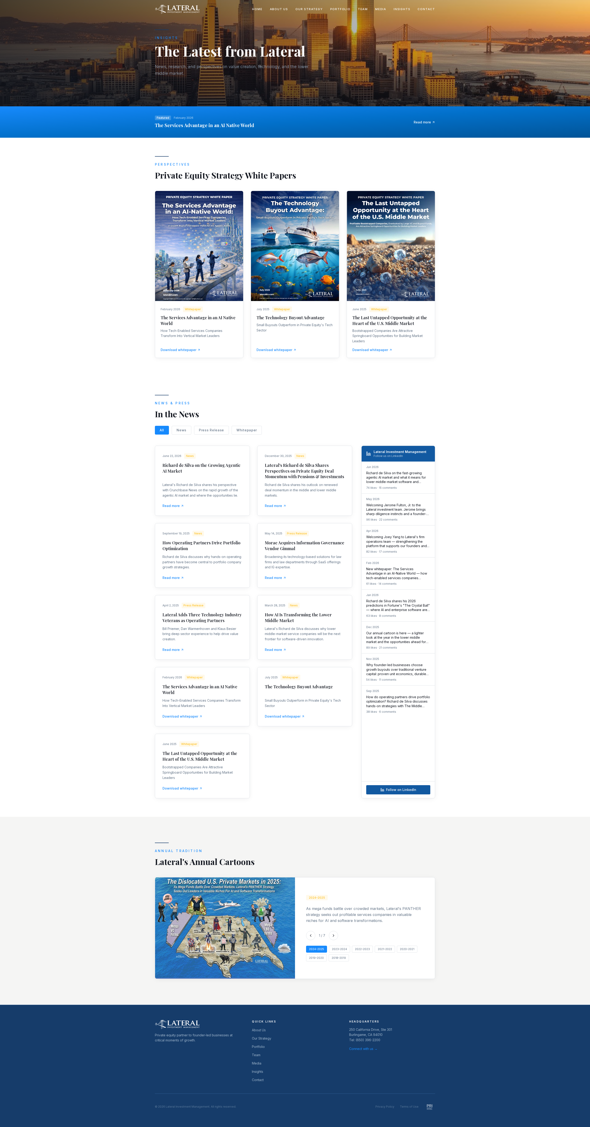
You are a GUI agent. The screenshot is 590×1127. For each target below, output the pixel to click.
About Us (279, 9)
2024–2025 (316, 949)
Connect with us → (363, 1049)
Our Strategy (309, 9)
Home (257, 9)
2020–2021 (407, 949)
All (162, 430)
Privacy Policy (384, 1106)
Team (363, 9)
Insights (402, 9)
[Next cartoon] (333, 935)
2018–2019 (339, 958)
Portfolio (340, 9)
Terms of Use (409, 1106)
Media (380, 9)
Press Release (211, 430)
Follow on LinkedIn (401, 790)
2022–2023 (362, 949)
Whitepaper (246, 430)
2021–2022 (385, 949)
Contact (426, 9)
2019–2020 (316, 958)
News (181, 430)
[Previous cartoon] (310, 935)
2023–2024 (339, 949)
